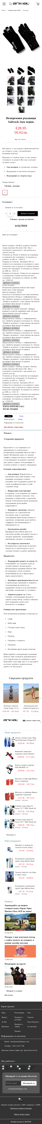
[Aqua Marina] (31, 722)
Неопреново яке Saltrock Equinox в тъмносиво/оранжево (31, 707)
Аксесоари (25, 10)
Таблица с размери (12, 186)
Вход (3, 1013)
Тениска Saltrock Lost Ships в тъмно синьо (25, 874)
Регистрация (19, 1013)
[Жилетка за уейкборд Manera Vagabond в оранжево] (9, 796)
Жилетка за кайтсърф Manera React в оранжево (26, 780)
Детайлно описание (13, 427)
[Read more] (20, 922)
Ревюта (7, 433)
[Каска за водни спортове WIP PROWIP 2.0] (9, 769)
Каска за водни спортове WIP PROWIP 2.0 (24, 766)
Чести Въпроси (33, 1022)
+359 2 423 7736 (18, 1046)
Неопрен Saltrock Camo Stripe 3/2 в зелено (11, 707)
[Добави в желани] (36, 201)
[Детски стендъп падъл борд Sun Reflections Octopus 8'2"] (9, 742)
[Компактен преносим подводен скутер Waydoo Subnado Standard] (9, 755)
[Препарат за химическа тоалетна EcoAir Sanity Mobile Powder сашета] (9, 849)
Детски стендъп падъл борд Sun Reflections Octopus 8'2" (25, 739)
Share (9, 416)
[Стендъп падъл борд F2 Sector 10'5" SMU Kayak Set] (9, 824)
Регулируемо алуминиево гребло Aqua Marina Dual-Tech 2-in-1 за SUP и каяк (25, 860)
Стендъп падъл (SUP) (14, 10)
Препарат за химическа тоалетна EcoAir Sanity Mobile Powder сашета (24, 846)
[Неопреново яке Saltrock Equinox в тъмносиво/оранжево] (31, 693)
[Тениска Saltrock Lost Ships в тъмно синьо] (9, 876)
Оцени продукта (9, 419)
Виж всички (9, 995)
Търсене (30, 1017)
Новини (18, 1031)
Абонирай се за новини (14, 991)
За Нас (4, 1022)
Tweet (21, 416)
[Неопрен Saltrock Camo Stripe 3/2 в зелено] (11, 693)
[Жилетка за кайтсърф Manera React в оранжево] (9, 783)
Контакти (5, 1026)
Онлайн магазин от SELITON (21, 1122)
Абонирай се (11, 835)
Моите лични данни (22, 1114)
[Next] (38, 698)
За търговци (32, 1026)
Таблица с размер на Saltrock (22, 219)
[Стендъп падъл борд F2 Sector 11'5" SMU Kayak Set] (9, 810)
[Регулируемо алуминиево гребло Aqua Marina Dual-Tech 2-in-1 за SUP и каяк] (9, 863)
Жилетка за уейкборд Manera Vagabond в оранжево (26, 794)
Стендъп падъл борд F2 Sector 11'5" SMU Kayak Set (25, 807)
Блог (29, 1013)
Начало (3, 10)
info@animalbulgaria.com (19, 1041)
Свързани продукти (14, 439)
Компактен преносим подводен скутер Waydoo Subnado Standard (24, 753)
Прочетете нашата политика (21, 1108)
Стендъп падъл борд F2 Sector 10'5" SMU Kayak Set (25, 821)
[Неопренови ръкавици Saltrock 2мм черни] (21, 62)
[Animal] (11, 722)
